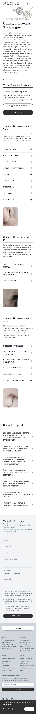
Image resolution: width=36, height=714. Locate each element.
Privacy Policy (24, 661)
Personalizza (7, 709)
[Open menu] (32, 4)
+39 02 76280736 (24, 526)
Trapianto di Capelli (11, 156)
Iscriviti (18, 689)
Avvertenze (17, 628)
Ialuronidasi (8, 193)
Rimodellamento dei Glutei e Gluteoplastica (15, 274)
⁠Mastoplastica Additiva (13, 368)
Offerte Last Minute (8, 668)
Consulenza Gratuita (8, 659)
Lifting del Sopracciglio (13, 168)
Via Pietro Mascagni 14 (9, 641)
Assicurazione (6, 666)
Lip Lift (6, 174)
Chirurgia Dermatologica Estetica (14, 266)
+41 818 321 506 (25, 646)
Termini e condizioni (26, 659)
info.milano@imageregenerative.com (15, 530)
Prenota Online (6, 661)
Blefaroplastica (10, 162)
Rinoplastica (8, 181)
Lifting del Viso (10, 149)
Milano (7, 574)
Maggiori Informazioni (17, 106)
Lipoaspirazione (10, 281)
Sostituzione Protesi (12, 374)
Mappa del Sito (6, 670)
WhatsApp (6, 528)
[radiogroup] (18, 574)
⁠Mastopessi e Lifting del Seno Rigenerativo (16, 361)
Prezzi (3, 663)
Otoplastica (8, 187)
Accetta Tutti (29, 709)
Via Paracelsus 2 (25, 641)
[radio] (4, 574)
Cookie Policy (24, 663)
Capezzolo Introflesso (13, 346)
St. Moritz (17, 574)
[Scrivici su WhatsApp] (28, 4)
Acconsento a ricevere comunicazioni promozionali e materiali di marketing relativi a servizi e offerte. (17, 608)
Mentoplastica (9, 199)
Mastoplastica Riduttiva (13, 380)
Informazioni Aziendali (27, 666)
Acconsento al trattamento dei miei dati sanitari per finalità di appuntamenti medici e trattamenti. (19, 601)
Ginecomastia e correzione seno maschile (15, 353)
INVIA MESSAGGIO (18, 616)
